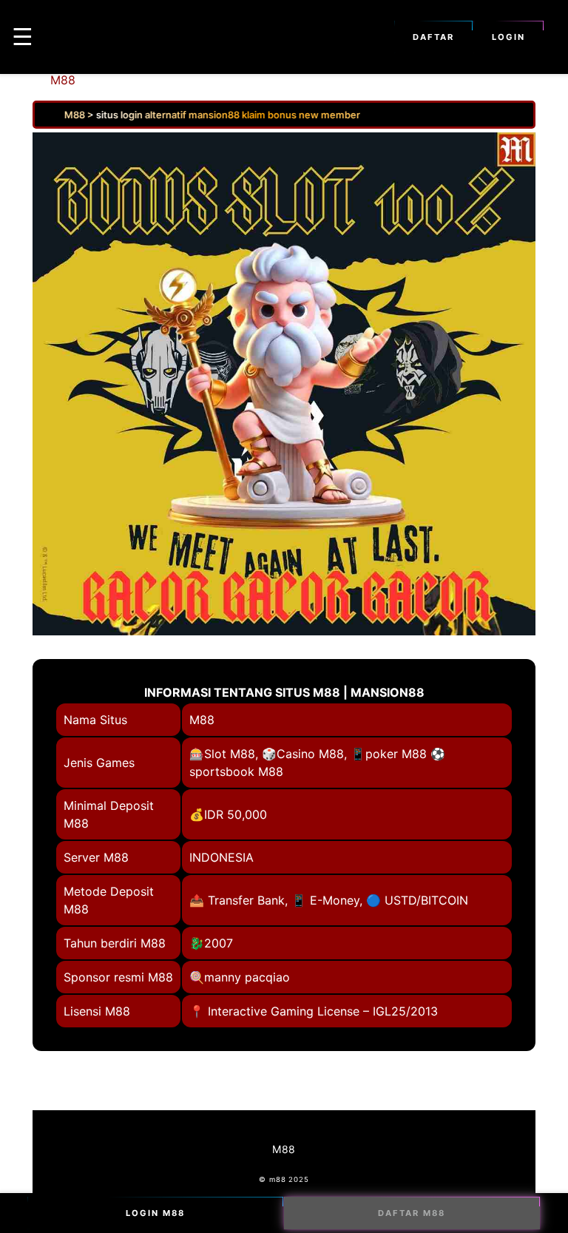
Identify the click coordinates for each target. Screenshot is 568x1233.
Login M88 (155, 1213)
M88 (62, 79)
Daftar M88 (411, 1213)
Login (508, 37)
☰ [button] (22, 36)
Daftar (433, 37)
